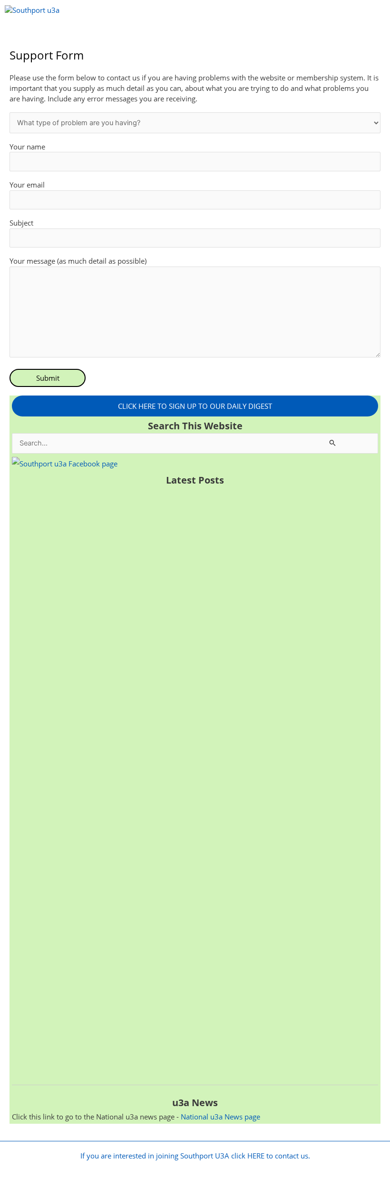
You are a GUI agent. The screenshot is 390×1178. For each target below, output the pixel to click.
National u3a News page (220, 1116)
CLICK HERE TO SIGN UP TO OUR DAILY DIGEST (195, 406)
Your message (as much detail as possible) (78, 261)
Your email (27, 184)
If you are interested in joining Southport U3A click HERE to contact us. (195, 1155)
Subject (21, 223)
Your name (27, 146)
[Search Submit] (333, 442)
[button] (195, 34)
